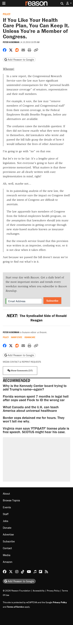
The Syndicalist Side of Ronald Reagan (36, 317)
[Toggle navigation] (4, 3)
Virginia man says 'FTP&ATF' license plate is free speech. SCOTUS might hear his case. (36, 430)
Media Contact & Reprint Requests (22, 361)
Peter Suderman (11, 42)
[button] (69, 3)
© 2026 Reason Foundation (16, 590)
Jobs (5, 521)
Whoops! (8, 69)
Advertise (8, 534)
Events (7, 507)
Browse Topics (11, 500)
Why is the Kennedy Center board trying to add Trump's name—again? (35, 387)
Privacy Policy (53, 590)
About (6, 493)
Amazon (7, 562)
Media (6, 555)
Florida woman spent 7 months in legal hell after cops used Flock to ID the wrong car (36, 398)
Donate (7, 527)
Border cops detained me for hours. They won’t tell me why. (33, 419)
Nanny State (16, 337)
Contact (7, 548)
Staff (6, 514)
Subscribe (52, 300)
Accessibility (38, 590)
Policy (6, 14)
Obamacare (29, 337)
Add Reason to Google (20, 59)
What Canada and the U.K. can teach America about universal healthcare (31, 409)
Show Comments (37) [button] (21, 370)
